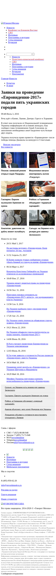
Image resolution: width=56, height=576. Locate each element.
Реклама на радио (9, 490)
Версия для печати (12, 144)
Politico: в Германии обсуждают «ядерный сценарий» (23, 402)
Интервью (13, 35)
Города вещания (8, 494)
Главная (4, 78)
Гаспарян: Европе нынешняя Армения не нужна (26, 396)
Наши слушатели (9, 499)
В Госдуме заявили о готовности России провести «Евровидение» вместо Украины (30, 356)
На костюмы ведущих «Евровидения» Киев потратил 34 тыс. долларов (27, 249)
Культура (11, 83)
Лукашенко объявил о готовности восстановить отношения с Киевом (26, 416)
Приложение (18, 74)
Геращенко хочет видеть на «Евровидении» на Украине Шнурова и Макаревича (28, 368)
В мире (10, 85)
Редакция (12, 42)
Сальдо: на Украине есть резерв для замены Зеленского (25, 388)
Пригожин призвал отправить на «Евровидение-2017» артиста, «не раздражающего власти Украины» (30, 297)
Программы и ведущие (18, 37)
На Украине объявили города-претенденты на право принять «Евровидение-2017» (28, 333)
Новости (11, 28)
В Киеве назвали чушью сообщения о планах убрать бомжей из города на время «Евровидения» (30, 261)
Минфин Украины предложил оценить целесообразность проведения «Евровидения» (28, 380)
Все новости (7, 147)
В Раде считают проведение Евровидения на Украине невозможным (27, 345)
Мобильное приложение (18, 467)
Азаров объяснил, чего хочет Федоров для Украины (28, 409)
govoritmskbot (18, 437)
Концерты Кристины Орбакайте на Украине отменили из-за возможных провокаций (27, 272)
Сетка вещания (15, 40)
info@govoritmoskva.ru (24, 442)
